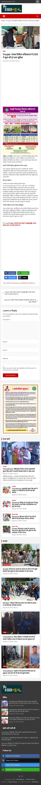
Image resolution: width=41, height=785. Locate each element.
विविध (5, 697)
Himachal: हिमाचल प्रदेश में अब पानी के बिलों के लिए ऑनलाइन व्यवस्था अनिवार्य (24, 517)
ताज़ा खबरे (6, 439)
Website (5, 358)
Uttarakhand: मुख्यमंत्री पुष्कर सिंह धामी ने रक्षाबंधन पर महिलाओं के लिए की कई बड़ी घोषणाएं (25, 490)
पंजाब (4, 51)
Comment (6, 319)
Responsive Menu (38, 1)
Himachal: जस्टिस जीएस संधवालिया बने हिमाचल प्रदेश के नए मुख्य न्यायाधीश (20, 301)
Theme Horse (12, 782)
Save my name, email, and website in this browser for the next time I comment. (19, 369)
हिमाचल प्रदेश (15, 514)
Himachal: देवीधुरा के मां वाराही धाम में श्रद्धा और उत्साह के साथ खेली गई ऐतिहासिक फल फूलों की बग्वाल (25, 504)
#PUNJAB (24, 283)
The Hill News (20, 779)
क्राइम (13, 526)
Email (5, 350)
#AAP (8, 283)
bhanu (18, 61)
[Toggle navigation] (3, 16)
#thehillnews (31, 283)
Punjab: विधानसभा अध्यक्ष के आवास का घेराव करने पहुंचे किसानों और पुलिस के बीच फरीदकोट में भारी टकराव (24, 530)
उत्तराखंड (5, 466)
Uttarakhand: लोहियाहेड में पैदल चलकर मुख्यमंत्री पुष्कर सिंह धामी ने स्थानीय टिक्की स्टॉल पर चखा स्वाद (23, 702)
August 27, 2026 (8, 641)
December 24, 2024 (9, 61)
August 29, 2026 (8, 473)
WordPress (35, 782)
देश (8, 598)
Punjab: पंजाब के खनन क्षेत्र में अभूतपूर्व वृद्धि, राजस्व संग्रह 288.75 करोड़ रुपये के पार (20, 293)
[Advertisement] (20, 83)
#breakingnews (15, 283)
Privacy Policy (30, 779)
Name (5, 342)
